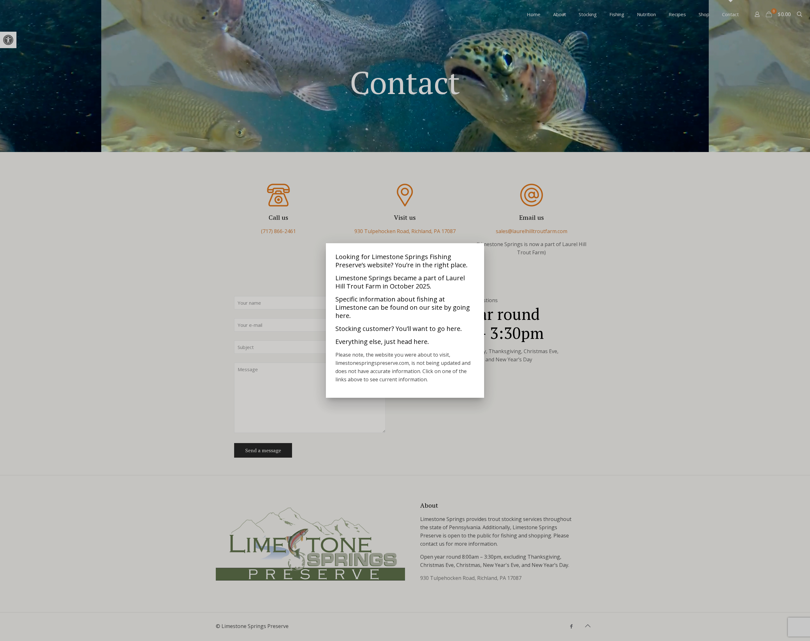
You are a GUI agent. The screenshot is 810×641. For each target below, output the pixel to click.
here (342, 315)
